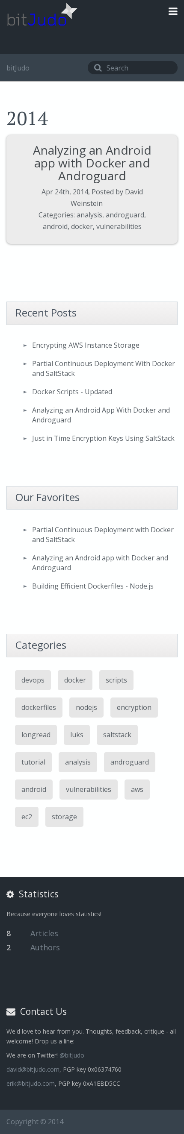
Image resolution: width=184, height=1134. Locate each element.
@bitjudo (71, 1055)
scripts (116, 680)
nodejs (86, 707)
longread (35, 734)
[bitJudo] (42, 14)
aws (137, 789)
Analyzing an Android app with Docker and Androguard (92, 163)
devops (33, 680)
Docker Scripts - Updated (72, 391)
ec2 (26, 816)
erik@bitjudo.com (30, 1083)
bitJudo (18, 68)
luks (76, 734)
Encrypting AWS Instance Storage (85, 345)
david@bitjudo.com (32, 1069)
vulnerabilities (119, 226)
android (55, 226)
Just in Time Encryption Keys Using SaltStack (103, 438)
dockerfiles (38, 707)
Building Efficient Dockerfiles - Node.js (93, 586)
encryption (134, 707)
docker (82, 226)
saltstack (117, 734)
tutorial (33, 762)
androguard (125, 215)
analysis (89, 215)
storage (64, 816)
